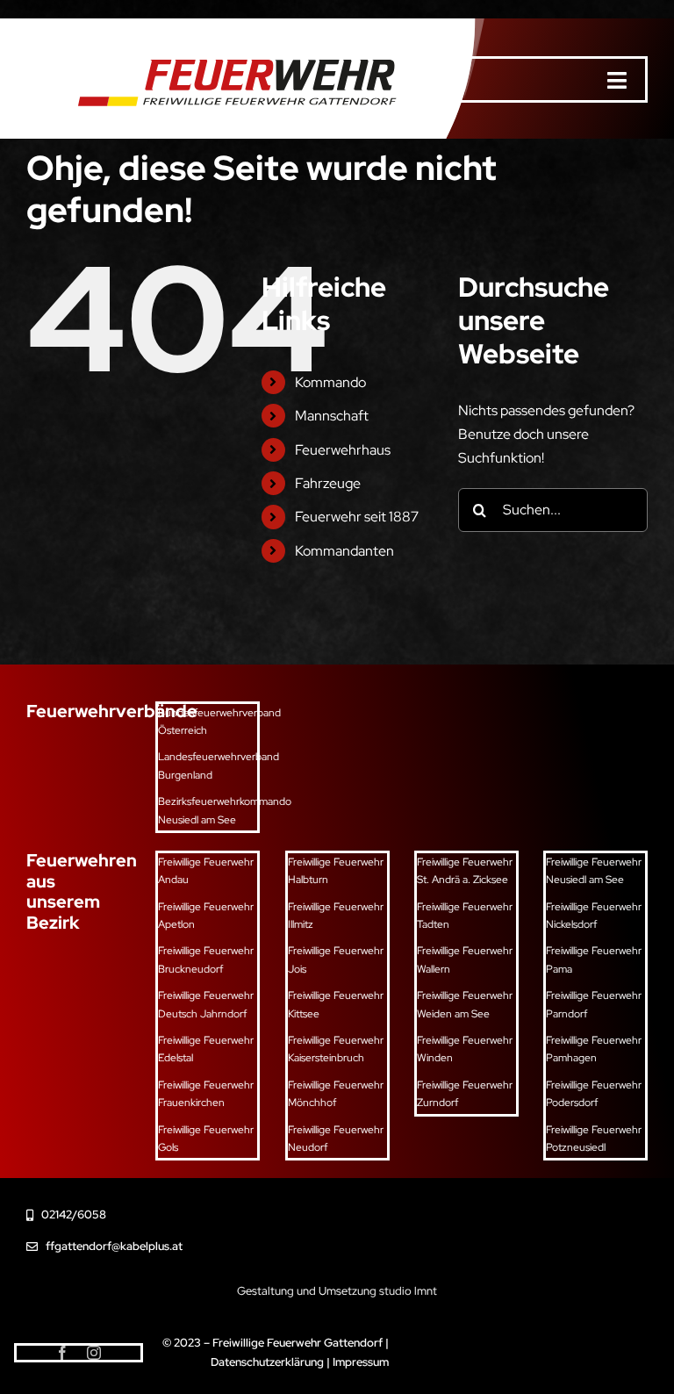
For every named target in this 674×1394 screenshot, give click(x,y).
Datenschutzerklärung (267, 1361)
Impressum (361, 1361)
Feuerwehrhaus (343, 450)
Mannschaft (332, 415)
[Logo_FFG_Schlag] (230, 48)
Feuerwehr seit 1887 (357, 516)
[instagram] (94, 1353)
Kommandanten (344, 551)
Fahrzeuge (328, 483)
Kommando (330, 382)
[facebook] (62, 1353)
